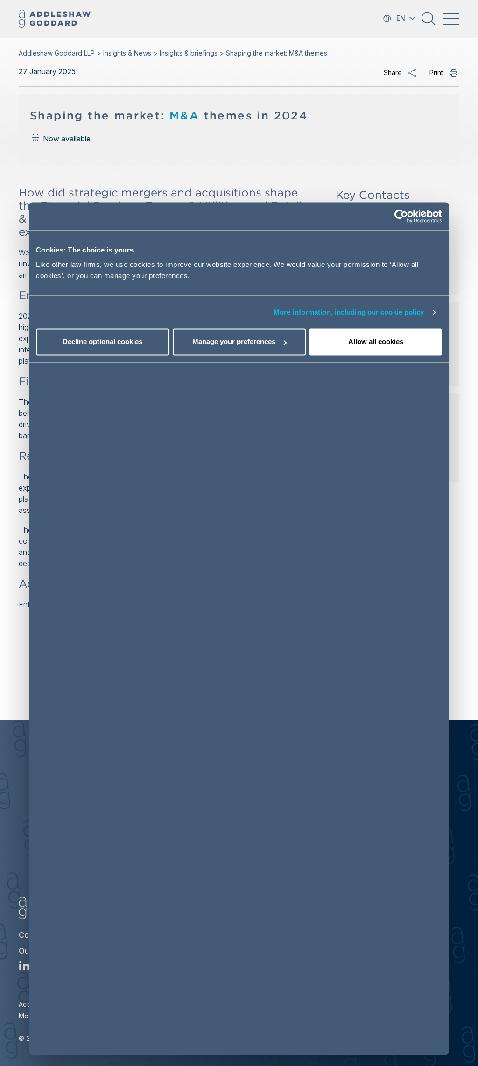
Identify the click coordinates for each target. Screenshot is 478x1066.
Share (393, 73)
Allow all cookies (375, 342)
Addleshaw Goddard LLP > (60, 53)
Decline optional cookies (102, 342)
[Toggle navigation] (451, 18)
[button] (429, 22)
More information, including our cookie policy (349, 312)
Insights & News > (130, 53)
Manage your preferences (233, 342)
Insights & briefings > (192, 53)
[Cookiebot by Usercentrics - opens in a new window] (401, 216)
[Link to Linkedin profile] (24, 968)
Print (436, 73)
